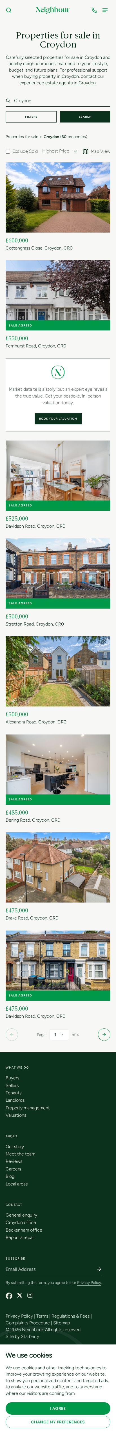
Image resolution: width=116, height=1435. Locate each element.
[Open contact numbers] (95, 10)
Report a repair (20, 1237)
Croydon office (21, 1222)
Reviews (14, 1161)
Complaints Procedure (28, 1323)
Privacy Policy (89, 1282)
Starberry (30, 1336)
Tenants (13, 1092)
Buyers (12, 1077)
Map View (100, 151)
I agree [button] (58, 1408)
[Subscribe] (99, 1269)
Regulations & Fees (71, 1316)
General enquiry (21, 1215)
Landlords (15, 1100)
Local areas (17, 1184)
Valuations (16, 1115)
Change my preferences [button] (58, 1422)
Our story (15, 1146)
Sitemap (61, 1323)
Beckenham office (24, 1230)
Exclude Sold (25, 151)
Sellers (12, 1085)
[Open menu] (106, 10)
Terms (42, 1316)
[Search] (10, 10)
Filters (31, 117)
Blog (10, 1176)
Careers (13, 1169)
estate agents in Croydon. (71, 83)
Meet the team (20, 1154)
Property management (28, 1107)
